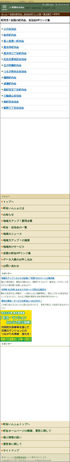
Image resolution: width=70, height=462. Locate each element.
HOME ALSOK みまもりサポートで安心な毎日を (23, 289)
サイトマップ (64, 5)
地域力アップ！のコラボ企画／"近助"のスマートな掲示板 (27, 278)
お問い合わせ (11, 266)
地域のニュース (12, 233)
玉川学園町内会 (12, 65)
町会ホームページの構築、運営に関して (27, 430)
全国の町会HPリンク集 (17, 253)
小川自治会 (10, 29)
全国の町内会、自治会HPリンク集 (25, 14)
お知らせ (8, 214)
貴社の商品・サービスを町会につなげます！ (21, 301)
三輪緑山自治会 (12, 95)
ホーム (4, 14)
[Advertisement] (35, 157)
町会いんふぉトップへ (16, 424)
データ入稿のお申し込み (17, 259)
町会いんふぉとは (13, 208)
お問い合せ (49, 5)
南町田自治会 (11, 101)
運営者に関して (12, 444)
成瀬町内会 (10, 83)
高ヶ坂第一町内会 (14, 41)
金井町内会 (10, 34)
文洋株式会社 (20, 457)
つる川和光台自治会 (15, 71)
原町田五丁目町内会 (15, 89)
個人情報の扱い (12, 437)
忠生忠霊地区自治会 (15, 59)
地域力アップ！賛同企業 (17, 221)
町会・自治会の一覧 (15, 227)
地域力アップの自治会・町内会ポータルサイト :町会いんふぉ (19, 7)
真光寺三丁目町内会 (15, 53)
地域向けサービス (13, 246)
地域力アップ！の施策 (16, 240)
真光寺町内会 (11, 47)
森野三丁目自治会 (14, 107)
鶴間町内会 (10, 77)
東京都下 (47, 14)
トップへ (8, 201)
